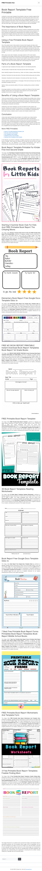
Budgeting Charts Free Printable (11, 135)
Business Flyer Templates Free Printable (13, 137)
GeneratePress (29, 869)
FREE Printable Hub (8, 3)
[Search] (19, 859)
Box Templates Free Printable (10, 134)
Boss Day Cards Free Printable (11, 132)
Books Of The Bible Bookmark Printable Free (14, 131)
